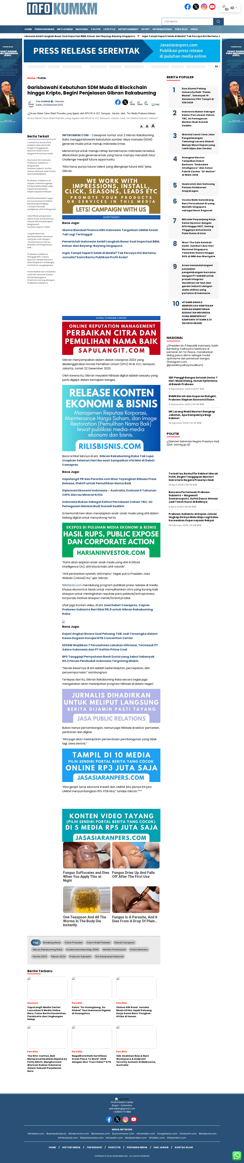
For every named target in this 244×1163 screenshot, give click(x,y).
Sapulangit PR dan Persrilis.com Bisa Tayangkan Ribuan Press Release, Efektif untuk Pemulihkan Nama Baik (109, 481)
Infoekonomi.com (78, 1133)
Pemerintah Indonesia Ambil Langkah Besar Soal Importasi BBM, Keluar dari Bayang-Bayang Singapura (111, 243)
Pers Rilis (181, 29)
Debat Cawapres (124, 942)
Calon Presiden (74, 942)
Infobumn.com (188, 1133)
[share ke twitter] (126, 104)
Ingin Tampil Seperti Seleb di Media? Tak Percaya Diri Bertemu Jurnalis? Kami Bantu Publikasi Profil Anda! (109, 255)
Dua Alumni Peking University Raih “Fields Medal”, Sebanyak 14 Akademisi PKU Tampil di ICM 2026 (198, 95)
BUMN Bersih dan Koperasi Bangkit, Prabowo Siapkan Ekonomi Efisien (192, 397)
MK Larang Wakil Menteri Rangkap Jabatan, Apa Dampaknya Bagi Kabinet (192, 415)
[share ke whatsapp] (133, 104)
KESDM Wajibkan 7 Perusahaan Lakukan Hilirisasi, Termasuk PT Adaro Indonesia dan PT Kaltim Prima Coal (110, 647)
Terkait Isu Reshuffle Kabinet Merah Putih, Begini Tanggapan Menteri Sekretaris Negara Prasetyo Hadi (193, 477)
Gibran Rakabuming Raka (47, 949)
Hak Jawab (161, 1147)
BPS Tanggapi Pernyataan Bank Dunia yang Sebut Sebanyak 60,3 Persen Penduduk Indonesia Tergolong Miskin (108, 659)
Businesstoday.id (56, 1133)
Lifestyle (109, 29)
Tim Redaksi (94, 1147)
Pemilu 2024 (40, 956)
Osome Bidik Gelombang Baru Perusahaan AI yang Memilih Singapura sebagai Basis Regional (198, 205)
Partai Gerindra (139, 949)
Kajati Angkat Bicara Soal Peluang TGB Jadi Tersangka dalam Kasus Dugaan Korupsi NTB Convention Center (110, 636)
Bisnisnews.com (100, 1133)
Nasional (82, 29)
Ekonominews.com (123, 1133)
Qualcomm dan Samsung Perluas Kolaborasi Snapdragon (198, 187)
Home (28, 29)
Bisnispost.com (207, 1133)
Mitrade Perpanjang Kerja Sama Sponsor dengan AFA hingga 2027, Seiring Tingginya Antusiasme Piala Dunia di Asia (198, 226)
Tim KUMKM (43, 101)
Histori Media (71, 1147)
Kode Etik (114, 1147)
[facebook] (188, 9)
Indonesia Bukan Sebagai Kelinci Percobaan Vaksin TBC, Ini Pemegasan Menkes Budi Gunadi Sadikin (107, 504)
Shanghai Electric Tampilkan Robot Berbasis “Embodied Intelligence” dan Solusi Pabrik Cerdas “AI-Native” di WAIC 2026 (199, 166)
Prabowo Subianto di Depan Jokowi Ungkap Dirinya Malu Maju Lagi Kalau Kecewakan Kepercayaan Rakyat (193, 517)
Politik (96, 29)
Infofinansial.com (68, 1137)
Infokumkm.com (176, 1137)
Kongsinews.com (167, 1133)
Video (194, 29)
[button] (141, 127)
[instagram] (204, 9)
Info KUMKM (65, 29)
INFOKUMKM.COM (75, 135)
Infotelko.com (157, 1137)
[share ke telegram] (140, 104)
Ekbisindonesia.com (92, 1137)
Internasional (162, 29)
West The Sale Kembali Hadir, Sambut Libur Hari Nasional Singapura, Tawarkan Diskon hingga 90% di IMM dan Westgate (198, 249)
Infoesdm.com (114, 1137)
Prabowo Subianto (80, 956)
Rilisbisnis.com (72, 585)
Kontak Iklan (184, 1147)
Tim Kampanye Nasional (109, 956)
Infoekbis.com (36, 1133)
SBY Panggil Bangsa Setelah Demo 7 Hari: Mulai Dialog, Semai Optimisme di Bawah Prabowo (193, 381)
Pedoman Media (137, 1147)
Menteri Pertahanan (114, 949)
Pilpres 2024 (58, 956)
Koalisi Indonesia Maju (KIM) (82, 949)
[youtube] (213, 9)
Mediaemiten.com (136, 1137)
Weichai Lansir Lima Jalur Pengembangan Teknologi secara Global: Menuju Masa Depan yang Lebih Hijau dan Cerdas (198, 141)
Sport (145, 29)
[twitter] (196, 9)
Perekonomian (44, 29)
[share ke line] (148, 104)
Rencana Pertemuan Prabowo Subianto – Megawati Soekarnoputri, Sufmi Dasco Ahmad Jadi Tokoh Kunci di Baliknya (193, 497)
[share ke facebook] (118, 104)
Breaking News (52, 942)
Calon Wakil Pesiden (98, 942)
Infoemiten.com (146, 1133)
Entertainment (128, 29)
